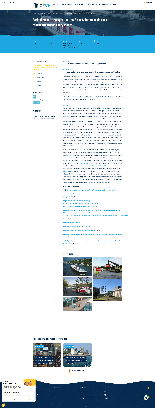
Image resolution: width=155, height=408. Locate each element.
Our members (66, 4)
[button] (3, 2)
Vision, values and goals (35, 391)
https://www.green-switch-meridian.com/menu (79, 230)
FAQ (105, 395)
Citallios (66, 171)
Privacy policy (76, 406)
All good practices (79, 371)
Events (115, 4)
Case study (39, 81)
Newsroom (106, 388)
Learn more (36, 102)
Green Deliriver (84, 163)
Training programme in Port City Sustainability (87, 397)
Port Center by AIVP (84, 394)
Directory (56, 391)
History (31, 397)
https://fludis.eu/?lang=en (71, 222)
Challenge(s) (40, 73)
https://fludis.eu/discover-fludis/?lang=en (77, 226)
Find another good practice (41, 61)
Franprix (105, 108)
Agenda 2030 (82, 391)
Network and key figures (35, 394)
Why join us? (57, 394)
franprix (66, 197)
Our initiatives (79, 4)
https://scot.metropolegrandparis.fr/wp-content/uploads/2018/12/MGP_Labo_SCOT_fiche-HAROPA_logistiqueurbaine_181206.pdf (80, 203)
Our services (91, 4)
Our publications (104, 4)
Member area (149, 2)
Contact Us (107, 398)
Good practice (40, 77)
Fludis (71, 155)
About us (55, 4)
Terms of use (68, 406)
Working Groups (58, 397)
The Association (33, 388)
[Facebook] (8, 2)
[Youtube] (10, 2)
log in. (56, 351)
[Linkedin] (16, 2)
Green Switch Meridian (100, 166)
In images (39, 85)
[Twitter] (13, 2)
